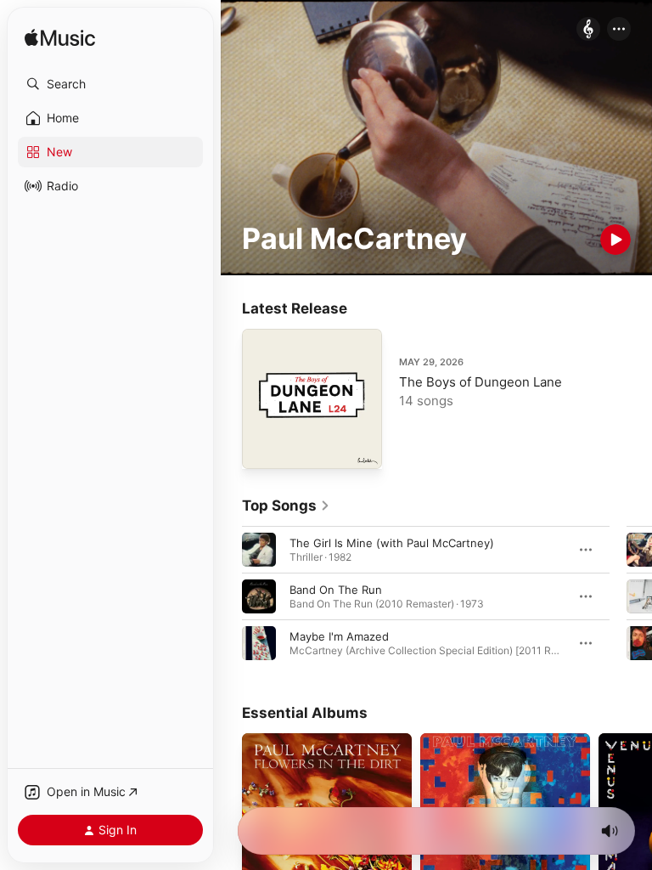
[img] (60, 38)
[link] (286, 505)
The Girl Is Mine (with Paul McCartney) (391, 543)
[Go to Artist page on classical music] (588, 30)
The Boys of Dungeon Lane (480, 382)
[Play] (615, 239)
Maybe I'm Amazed (339, 636)
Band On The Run (335, 589)
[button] (110, 84)
